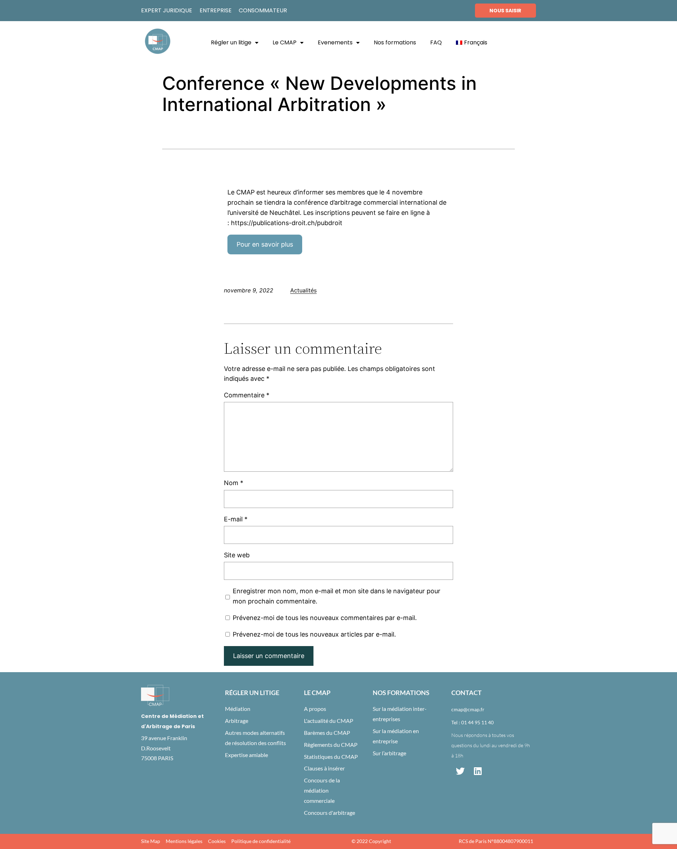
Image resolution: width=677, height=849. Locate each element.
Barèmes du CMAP (327, 732)
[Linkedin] (478, 771)
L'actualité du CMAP (328, 720)
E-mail (236, 519)
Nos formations (395, 42)
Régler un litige (231, 42)
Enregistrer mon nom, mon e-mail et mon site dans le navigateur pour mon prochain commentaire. (336, 596)
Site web (237, 555)
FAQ (436, 42)
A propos (315, 708)
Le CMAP (285, 42)
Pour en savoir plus (265, 244)
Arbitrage (236, 720)
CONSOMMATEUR (263, 10)
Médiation (237, 708)
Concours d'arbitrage (329, 812)
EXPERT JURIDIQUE (166, 10)
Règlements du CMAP (331, 744)
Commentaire (246, 395)
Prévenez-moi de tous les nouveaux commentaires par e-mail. (325, 617)
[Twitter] (460, 771)
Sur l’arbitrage (389, 753)
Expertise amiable (246, 754)
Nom (233, 483)
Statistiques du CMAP (331, 756)
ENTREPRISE (216, 10)
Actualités (303, 290)
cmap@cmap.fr (467, 709)
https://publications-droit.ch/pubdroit (286, 223)
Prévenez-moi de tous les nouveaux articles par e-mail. (314, 634)
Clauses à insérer (324, 768)
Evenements (335, 42)
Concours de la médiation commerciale (322, 790)
